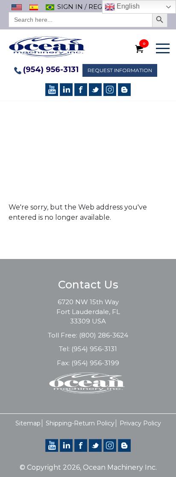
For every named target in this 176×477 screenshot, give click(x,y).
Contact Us (88, 284)
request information (120, 70)
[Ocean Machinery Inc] (47, 46)
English (127, 6)
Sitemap (28, 423)
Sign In (70, 7)
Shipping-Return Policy (80, 423)
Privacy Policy (140, 423)
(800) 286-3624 (103, 335)
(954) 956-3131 (51, 69)
